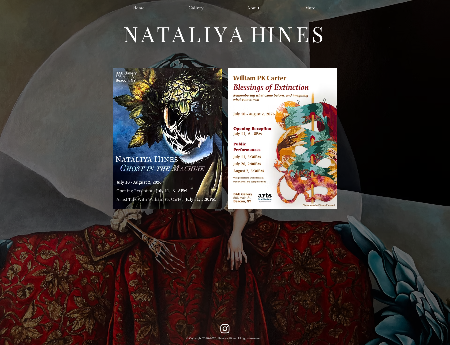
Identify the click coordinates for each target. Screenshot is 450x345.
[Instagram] (225, 328)
